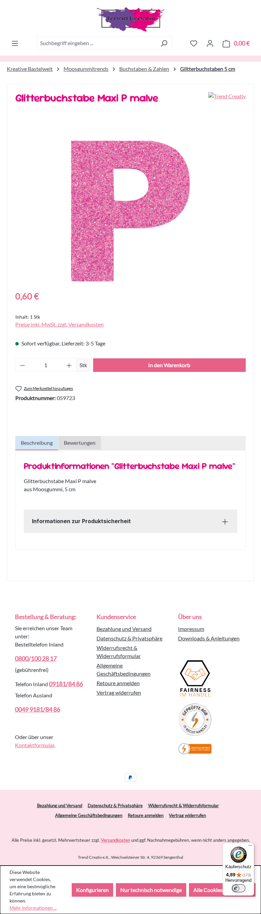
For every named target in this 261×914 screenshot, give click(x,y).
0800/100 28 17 (36, 658)
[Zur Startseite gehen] (130, 19)
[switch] (238, 888)
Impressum (191, 628)
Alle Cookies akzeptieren (222, 890)
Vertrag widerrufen (119, 692)
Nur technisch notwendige (151, 890)
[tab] (36, 443)
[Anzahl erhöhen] (69, 365)
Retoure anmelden (118, 683)
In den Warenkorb (169, 365)
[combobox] (96, 43)
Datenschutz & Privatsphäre (129, 638)
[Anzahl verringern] (22, 365)
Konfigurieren (92, 890)
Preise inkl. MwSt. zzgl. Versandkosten (59, 324)
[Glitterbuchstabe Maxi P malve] (130, 211)
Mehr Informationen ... (33, 908)
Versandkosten (115, 840)
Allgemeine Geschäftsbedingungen (88, 815)
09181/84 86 (66, 684)
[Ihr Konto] (210, 43)
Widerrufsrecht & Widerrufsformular (183, 805)
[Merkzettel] (194, 43)
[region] (130, 211)
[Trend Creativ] (227, 100)
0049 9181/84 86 (37, 709)
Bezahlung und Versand (124, 628)
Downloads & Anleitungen (209, 638)
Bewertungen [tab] (79, 442)
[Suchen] (164, 43)
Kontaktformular (34, 745)
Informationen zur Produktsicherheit (81, 521)
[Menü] (15, 43)
